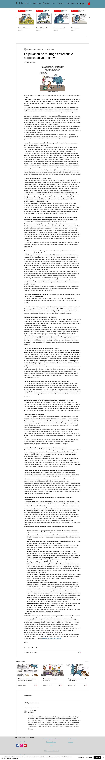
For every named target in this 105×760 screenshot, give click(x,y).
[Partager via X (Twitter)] (28, 647)
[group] (52, 22)
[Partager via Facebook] (25, 647)
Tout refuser (89, 757)
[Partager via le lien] (36, 647)
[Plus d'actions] (80, 711)
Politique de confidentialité (12, 758)
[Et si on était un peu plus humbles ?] (52, 670)
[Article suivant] (89, 18)
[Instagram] (83, 3)
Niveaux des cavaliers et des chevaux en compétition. (27, 679)
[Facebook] (80, 3)
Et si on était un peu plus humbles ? (50, 679)
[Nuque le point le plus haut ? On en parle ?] (77, 670)
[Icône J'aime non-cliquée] (29, 729)
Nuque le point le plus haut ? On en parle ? (77, 679)
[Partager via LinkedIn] (32, 647)
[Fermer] (103, 757)
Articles (26, 642)
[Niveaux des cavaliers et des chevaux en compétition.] (27, 670)
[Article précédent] (16, 18)
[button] (89, 3)
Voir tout (87, 661)
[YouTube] (25, 745)
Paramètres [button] (81, 757)
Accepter (98, 757)
